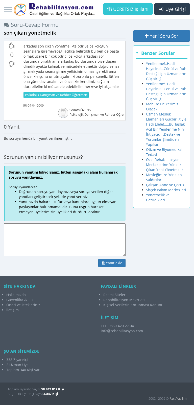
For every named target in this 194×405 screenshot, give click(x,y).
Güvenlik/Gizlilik (19, 299)
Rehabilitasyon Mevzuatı (124, 299)
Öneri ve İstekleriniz (23, 304)
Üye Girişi (175, 9)
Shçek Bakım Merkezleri (166, 189)
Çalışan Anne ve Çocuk (165, 184)
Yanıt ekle (113, 262)
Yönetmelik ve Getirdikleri (157, 197)
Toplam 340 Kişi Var (23, 369)
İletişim (12, 309)
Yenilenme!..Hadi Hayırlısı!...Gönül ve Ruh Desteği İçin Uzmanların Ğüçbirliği (166, 71)
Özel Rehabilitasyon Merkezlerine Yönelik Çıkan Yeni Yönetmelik (164, 164)
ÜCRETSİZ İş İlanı (130, 9)
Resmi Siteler (114, 294)
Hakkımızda (16, 294)
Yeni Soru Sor (163, 36)
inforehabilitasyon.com (122, 330)
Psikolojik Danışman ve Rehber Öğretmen (56, 95)
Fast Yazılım (177, 398)
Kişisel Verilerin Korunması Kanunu (133, 304)
